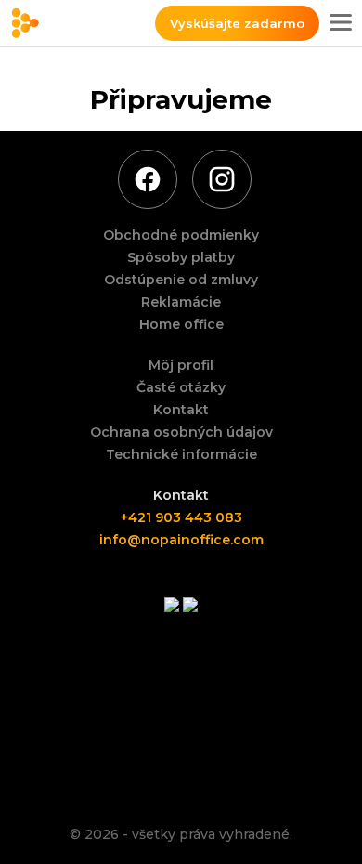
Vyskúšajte (237, 23)
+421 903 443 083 (181, 517)
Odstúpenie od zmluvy (181, 279)
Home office (181, 324)
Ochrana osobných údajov (181, 432)
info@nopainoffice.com (181, 539)
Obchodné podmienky (181, 235)
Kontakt (181, 409)
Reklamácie (181, 302)
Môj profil (181, 365)
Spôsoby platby (181, 257)
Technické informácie (181, 454)
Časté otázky (181, 387)
